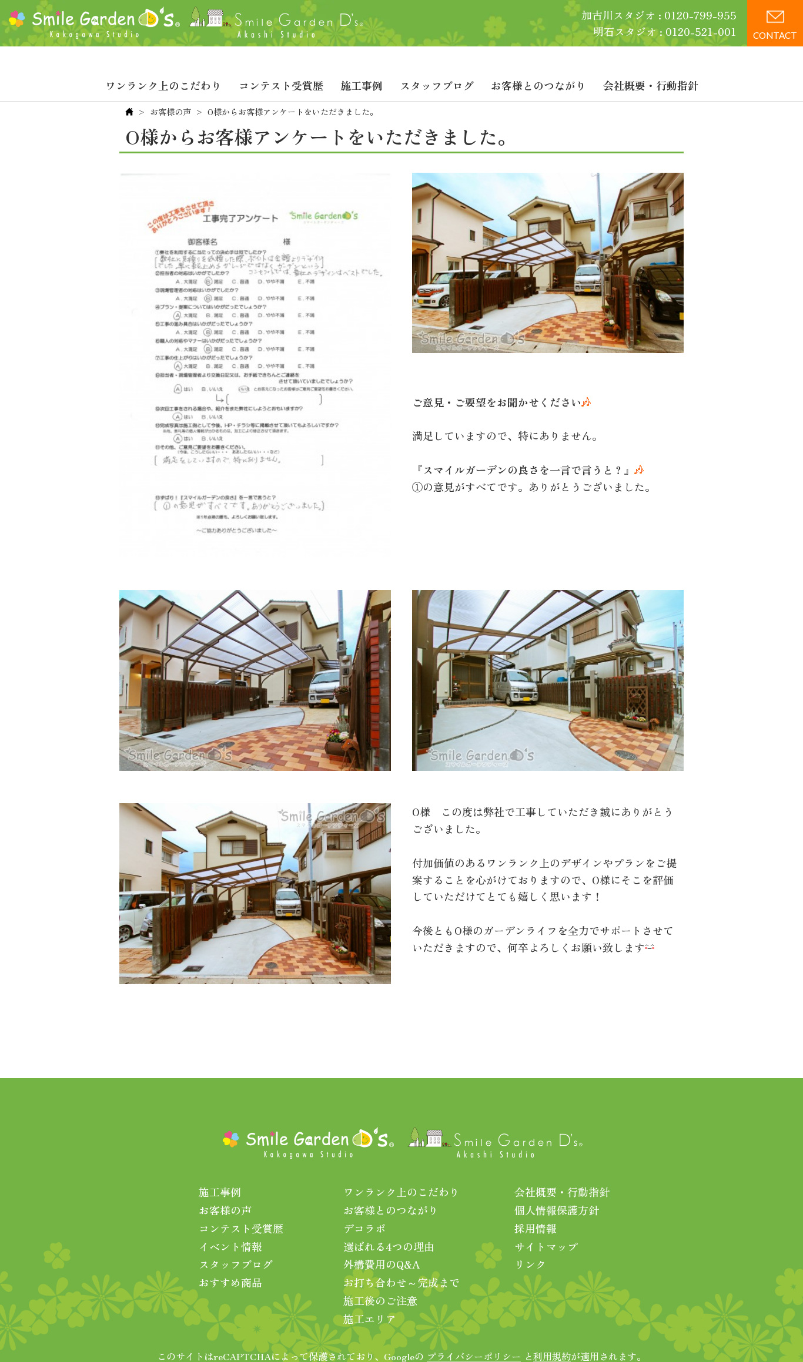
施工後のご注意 (380, 1300)
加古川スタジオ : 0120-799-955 (659, 14)
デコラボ (364, 1228)
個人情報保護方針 (556, 1209)
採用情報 (535, 1228)
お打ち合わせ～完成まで (401, 1282)
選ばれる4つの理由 (388, 1246)
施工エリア (369, 1318)
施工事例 (361, 85)
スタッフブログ (437, 85)
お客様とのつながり (538, 85)
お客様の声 (170, 112)
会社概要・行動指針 (650, 85)
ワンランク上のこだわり (163, 85)
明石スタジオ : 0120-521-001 (665, 31)
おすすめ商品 (230, 1282)
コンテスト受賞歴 (281, 85)
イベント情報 (230, 1246)
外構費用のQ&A (381, 1264)
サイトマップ (546, 1246)
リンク (530, 1264)
